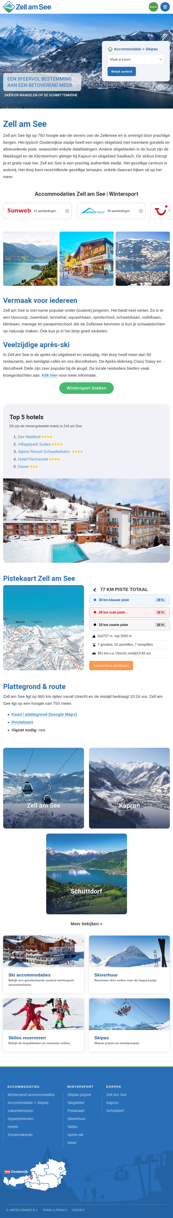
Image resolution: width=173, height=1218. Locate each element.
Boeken (153, 7)
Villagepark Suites (34, 444)
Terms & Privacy (55, 1210)
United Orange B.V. (23, 1210)
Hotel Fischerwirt (33, 459)
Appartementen (21, 1119)
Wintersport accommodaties (31, 1095)
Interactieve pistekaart (111, 665)
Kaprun (112, 1103)
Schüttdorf (115, 1111)
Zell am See (116, 1095)
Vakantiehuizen (20, 1111)
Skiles (73, 1127)
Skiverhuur (77, 1119)
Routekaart (22, 722)
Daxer (23, 466)
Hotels (13, 1127)
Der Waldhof (29, 437)
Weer (72, 1143)
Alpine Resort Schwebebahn (44, 451)
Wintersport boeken (86, 388)
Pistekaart (76, 1111)
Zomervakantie (20, 1135)
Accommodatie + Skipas (28, 1103)
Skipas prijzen (79, 1095)
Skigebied (76, 1103)
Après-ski (75, 1135)
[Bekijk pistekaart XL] (43, 627)
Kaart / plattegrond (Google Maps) (44, 714)
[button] (30, 259)
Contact (78, 1210)
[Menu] (165, 7)
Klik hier (50, 375)
